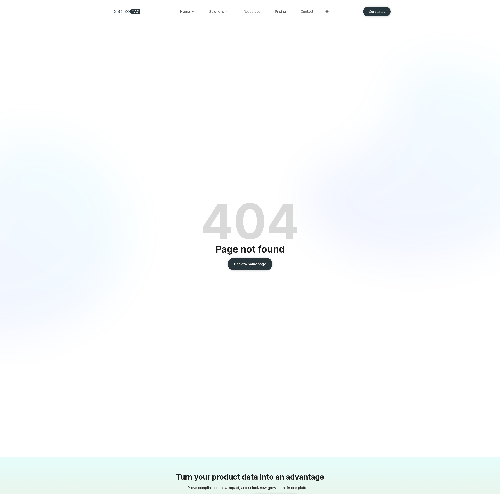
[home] (127, 11)
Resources (251, 11)
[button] (187, 11)
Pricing (280, 11)
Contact (306, 11)
